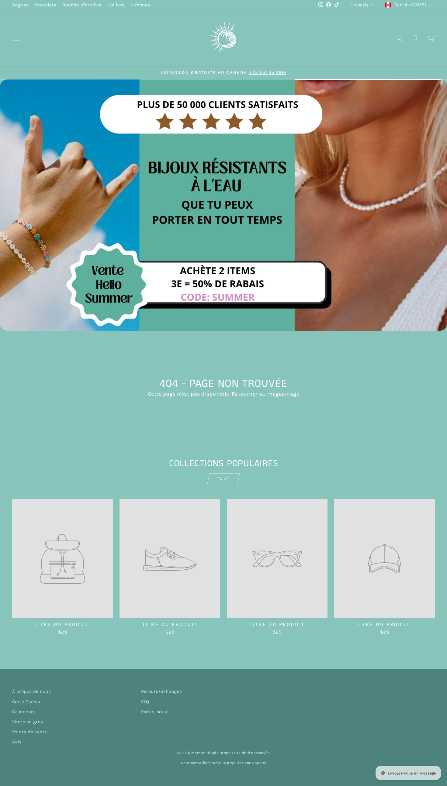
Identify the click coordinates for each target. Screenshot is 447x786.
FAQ (145, 701)
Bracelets (45, 5)
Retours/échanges (161, 691)
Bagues (20, 5)
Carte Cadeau (27, 701)
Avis (17, 742)
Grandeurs (24, 711)
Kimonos (140, 5)
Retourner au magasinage (265, 393)
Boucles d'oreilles (82, 5)
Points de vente (29, 732)
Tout (223, 479)
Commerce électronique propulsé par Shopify (223, 762)
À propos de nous (31, 691)
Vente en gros (27, 722)
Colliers (116, 5)
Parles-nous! (154, 711)
